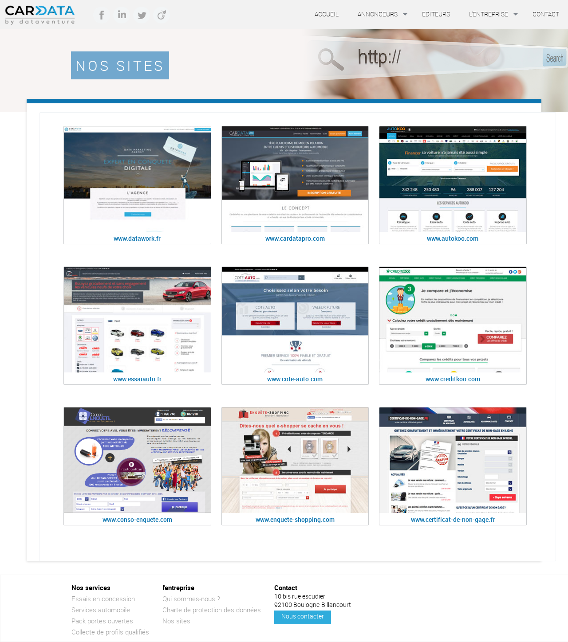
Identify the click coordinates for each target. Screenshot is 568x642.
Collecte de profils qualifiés (110, 631)
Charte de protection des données (211, 609)
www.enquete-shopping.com (295, 519)
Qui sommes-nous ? (191, 598)
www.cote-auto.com (295, 379)
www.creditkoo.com (453, 379)
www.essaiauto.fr (137, 379)
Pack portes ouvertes (102, 620)
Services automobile (100, 609)
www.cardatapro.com (295, 238)
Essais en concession (103, 598)
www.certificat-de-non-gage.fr (453, 519)
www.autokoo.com (452, 238)
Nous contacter (302, 616)
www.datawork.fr (137, 238)
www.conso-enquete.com (137, 519)
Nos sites (176, 620)
